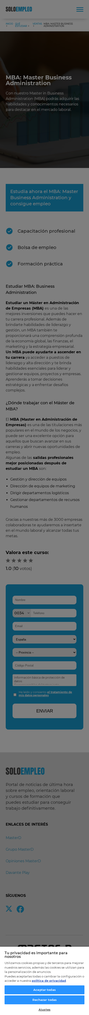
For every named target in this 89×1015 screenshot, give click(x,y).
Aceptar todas (44, 990)
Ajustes (44, 1009)
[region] (44, 980)
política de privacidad (49, 980)
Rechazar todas (44, 1000)
